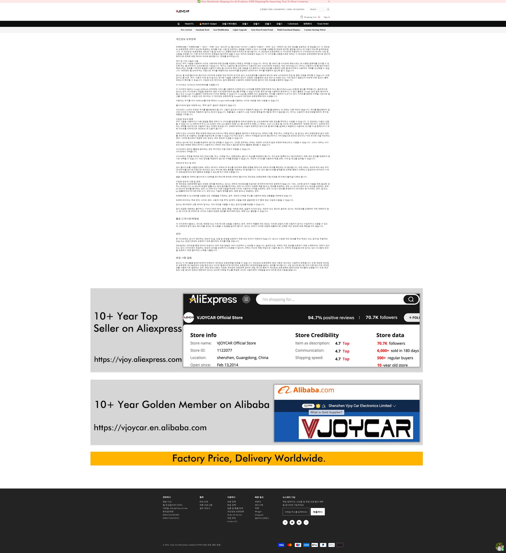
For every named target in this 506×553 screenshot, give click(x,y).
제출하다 (318, 513)
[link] (253, 376)
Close (329, 2)
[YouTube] (299, 523)
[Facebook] (285, 523)
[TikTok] (292, 523)
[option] (253, 2)
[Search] (319, 11)
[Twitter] (306, 523)
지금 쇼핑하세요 (272, 2)
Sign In (327, 18)
